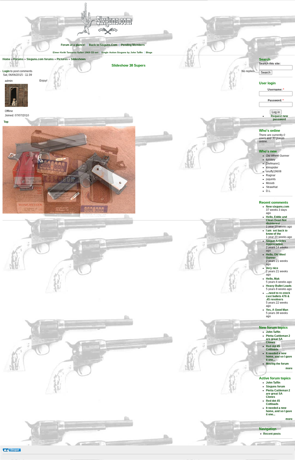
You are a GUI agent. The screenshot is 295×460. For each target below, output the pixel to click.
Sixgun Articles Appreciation (276, 242)
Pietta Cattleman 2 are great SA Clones (278, 339)
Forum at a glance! (73, 45)
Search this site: (269, 63)
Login (6, 71)
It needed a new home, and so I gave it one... (279, 356)
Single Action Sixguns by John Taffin (122, 52)
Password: (276, 100)
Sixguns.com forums (40, 59)
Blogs (149, 52)
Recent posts (272, 433)
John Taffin (273, 332)
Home (6, 59)
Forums (18, 59)
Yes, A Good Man (277, 309)
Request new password (279, 117)
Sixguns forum (275, 386)
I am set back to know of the (276, 232)
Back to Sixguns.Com (103, 45)
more (289, 368)
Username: (276, 89)
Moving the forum (277, 363)
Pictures (62, 59)
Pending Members (133, 45)
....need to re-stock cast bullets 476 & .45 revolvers (278, 296)
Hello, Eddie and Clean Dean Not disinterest (276, 220)
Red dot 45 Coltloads (273, 348)
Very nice (272, 268)
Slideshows (78, 59)
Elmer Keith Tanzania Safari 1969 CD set (75, 52)
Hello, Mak (273, 278)
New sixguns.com (277, 206)
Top (6, 121)
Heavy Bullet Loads (279, 285)
